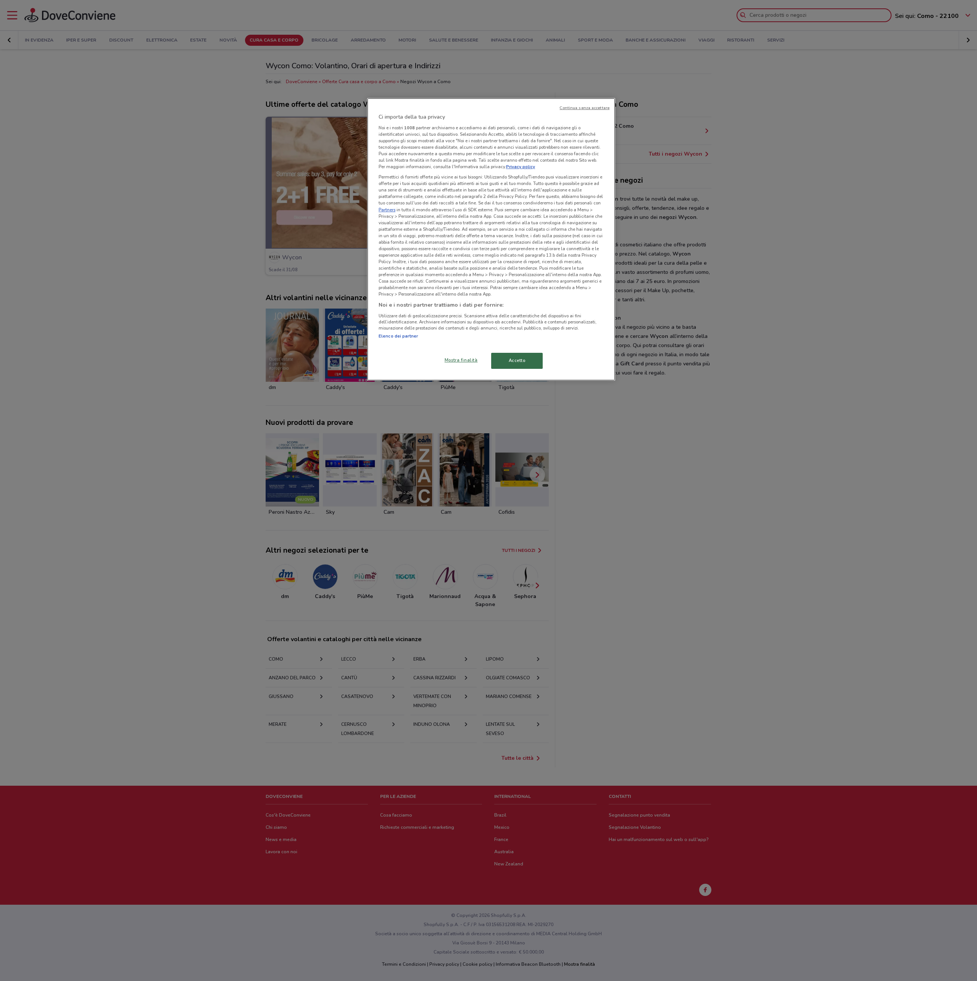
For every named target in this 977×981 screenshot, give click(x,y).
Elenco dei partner (398, 336)
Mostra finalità (461, 360)
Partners (387, 210)
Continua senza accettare (584, 108)
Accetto (517, 360)
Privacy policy (520, 167)
